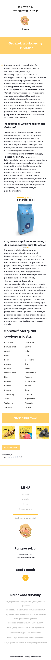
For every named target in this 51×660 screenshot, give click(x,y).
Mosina (7, 368)
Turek (6, 398)
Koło (27, 355)
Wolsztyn (8, 403)
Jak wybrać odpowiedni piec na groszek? (25, 627)
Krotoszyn (29, 359)
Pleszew (28, 377)
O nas (25, 504)
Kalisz (27, 351)
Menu (26, 29)
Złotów (28, 407)
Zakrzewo (8, 407)
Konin (6, 359)
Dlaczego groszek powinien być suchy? (25, 622)
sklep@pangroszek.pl (25, 10)
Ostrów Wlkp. (10, 372)
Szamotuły (9, 394)
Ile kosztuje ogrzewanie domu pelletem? (25, 637)
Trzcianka (29, 394)
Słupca (7, 390)
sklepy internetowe (33, 657)
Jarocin (7, 351)
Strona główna (25, 509)
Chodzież (8, 342)
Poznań (7, 385)
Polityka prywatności (25, 518)
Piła (6, 377)
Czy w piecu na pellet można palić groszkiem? (25, 642)
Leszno (7, 364)
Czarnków (29, 342)
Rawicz (28, 385)
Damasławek (10, 346)
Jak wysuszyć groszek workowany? (25, 632)
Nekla (27, 368)
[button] (24, 247)
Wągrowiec (30, 398)
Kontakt (25, 499)
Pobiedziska (30, 381)
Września (29, 403)
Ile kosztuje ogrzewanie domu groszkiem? (25, 609)
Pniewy (7, 381)
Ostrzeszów (30, 372)
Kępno (7, 355)
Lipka (27, 364)
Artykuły (25, 494)
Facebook (25, 578)
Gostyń (28, 346)
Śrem (27, 390)
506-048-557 (26, 6)
